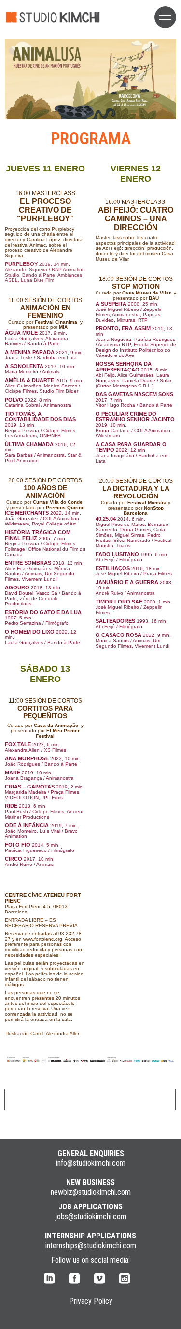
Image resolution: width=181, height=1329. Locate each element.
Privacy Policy (90, 1301)
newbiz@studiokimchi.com (91, 1192)
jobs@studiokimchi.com (90, 1216)
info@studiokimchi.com (90, 1163)
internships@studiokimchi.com (90, 1245)
